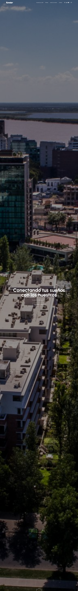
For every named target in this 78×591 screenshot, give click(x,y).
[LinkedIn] (66, 2)
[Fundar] (9, 2)
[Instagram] (64, 2)
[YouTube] (68, 2)
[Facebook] (71, 2)
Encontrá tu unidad (39, 304)
